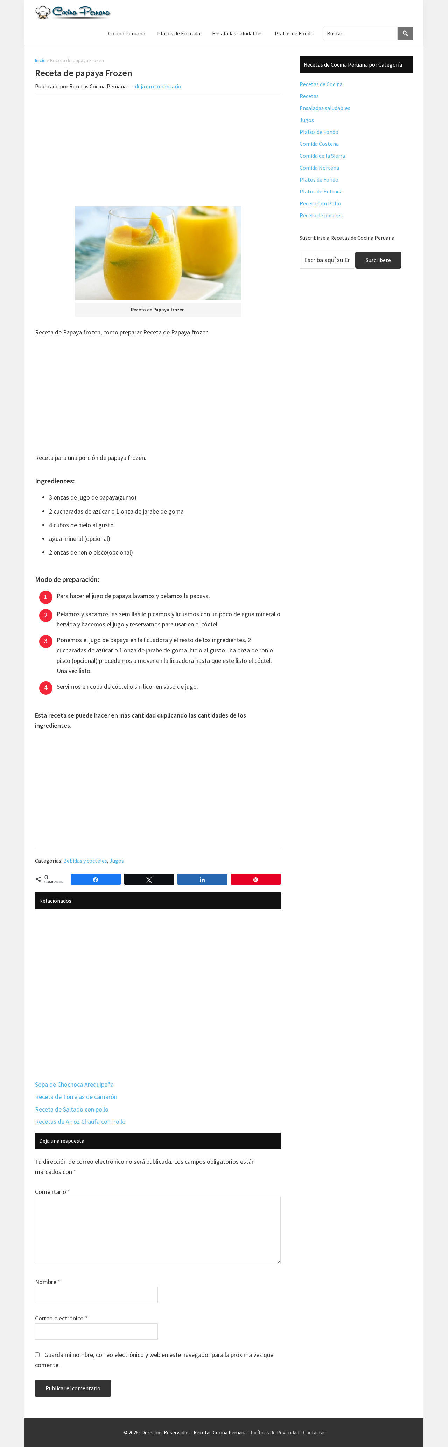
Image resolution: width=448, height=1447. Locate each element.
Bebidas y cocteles (85, 860)
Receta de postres (321, 215)
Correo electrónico (61, 1318)
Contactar (314, 1432)
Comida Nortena (319, 167)
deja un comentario (158, 86)
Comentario (52, 1192)
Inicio (40, 60)
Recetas (309, 96)
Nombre (48, 1282)
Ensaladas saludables (325, 107)
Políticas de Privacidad (275, 1432)
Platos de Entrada (321, 191)
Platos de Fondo (319, 131)
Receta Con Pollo (320, 203)
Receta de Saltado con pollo (71, 1109)
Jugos (117, 860)
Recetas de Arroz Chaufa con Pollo (80, 1121)
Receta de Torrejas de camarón (76, 1097)
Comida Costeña (319, 143)
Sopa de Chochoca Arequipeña (74, 1084)
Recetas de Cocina (321, 84)
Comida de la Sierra (322, 155)
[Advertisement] (158, 151)
